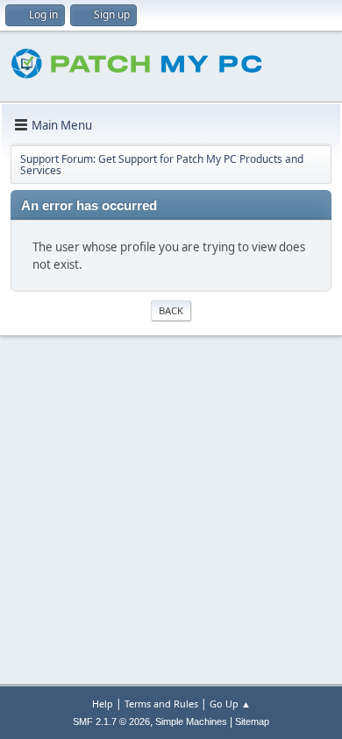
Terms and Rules (161, 703)
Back (171, 310)
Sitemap (252, 721)
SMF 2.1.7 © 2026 (111, 721)
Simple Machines (191, 721)
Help (102, 703)
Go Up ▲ (230, 703)
